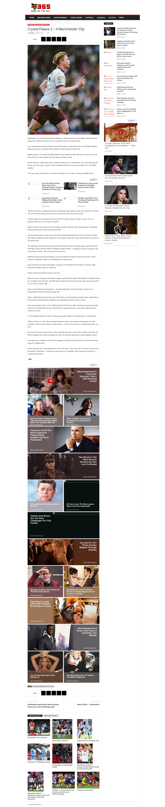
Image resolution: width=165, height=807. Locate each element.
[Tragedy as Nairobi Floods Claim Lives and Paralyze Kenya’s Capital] (109, 44)
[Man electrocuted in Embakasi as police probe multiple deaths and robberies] (109, 66)
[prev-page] (95, 716)
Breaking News (44, 17)
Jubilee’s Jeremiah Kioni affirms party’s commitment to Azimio (126, 89)
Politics (112, 17)
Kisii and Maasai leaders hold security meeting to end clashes (127, 78)
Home (31, 17)
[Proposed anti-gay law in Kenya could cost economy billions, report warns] (109, 55)
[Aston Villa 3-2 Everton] (63, 729)
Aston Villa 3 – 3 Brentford (88, 704)
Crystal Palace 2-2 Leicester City (88, 741)
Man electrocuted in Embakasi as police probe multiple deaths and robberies (125, 66)
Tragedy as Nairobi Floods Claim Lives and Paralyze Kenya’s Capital (126, 43)
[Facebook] (43, 39)
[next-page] (98, 716)
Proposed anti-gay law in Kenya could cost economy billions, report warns (126, 54)
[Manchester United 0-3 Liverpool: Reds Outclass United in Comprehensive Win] (88, 753)
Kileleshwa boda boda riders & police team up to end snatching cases (43, 705)
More (121, 17)
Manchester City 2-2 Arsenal (37, 737)
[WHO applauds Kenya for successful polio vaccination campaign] (109, 101)
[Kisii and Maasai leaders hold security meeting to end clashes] (109, 79)
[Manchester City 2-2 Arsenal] (39, 727)
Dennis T (32, 33)
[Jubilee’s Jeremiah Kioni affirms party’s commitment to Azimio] (109, 90)
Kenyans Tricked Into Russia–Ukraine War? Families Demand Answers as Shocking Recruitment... (127, 31)
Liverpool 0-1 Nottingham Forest (39, 762)
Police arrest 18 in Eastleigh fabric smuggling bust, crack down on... (126, 111)
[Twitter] (48, 39)
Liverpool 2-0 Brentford (85, 790)
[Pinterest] (54, 39)
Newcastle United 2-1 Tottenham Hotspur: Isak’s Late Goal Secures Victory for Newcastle (38, 796)
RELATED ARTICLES (35, 716)
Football (89, 17)
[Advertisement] (99, 7)
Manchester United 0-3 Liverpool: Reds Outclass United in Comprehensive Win (88, 767)
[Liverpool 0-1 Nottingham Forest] (39, 752)
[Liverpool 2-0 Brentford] (88, 780)
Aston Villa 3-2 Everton (60, 741)
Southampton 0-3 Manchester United (62, 766)
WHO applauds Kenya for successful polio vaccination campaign (126, 100)
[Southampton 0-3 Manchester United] (63, 753)
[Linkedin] (64, 39)
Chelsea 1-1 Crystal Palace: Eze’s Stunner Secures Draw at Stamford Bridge (63, 792)
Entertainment (60, 17)
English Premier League (46, 22)
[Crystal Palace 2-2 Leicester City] (88, 729)
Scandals (101, 17)
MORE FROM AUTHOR (50, 716)
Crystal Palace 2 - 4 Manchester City (43, 686)
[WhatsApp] (59, 39)
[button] (136, 17)
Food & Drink (76, 17)
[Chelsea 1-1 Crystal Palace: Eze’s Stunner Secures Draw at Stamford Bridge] (63, 780)
